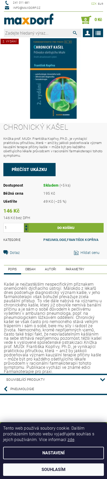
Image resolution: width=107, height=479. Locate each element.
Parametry (75, 269)
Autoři (50, 269)
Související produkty (25, 380)
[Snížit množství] (26, 230)
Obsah (30, 269)
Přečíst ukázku (29, 169)
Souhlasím (53, 469)
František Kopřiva (82, 240)
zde (71, 439)
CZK (94, 3)
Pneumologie (54, 240)
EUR (100, 3)
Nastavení (53, 452)
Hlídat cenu (90, 253)
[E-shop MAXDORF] (29, 20)
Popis (12, 269)
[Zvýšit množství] (26, 225)
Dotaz (15, 253)
